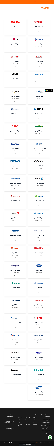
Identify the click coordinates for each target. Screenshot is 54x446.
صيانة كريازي (39, 131)
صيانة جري (15, 340)
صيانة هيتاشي (38, 305)
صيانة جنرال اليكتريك (39, 148)
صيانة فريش (39, 26)
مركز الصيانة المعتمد (36, 442)
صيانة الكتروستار (38, 235)
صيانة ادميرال (38, 44)
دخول (39, 31)
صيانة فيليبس (38, 79)
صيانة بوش (39, 322)
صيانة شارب (15, 61)
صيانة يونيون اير (39, 200)
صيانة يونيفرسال (15, 235)
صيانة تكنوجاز (39, 218)
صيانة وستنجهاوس (15, 113)
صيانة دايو (39, 288)
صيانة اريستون (15, 200)
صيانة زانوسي (15, 79)
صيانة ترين (15, 253)
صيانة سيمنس (39, 375)
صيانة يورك (39, 113)
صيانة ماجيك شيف (15, 375)
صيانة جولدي (39, 96)
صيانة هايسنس (15, 288)
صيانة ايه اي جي (15, 131)
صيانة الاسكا (39, 253)
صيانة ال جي (15, 44)
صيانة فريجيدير (39, 340)
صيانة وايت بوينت (15, 183)
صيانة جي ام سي (15, 270)
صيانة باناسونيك (15, 322)
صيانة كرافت (15, 148)
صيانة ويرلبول (15, 96)
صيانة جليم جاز (15, 357)
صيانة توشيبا (15, 26)
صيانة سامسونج (38, 392)
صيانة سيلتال (38, 61)
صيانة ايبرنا (15, 305)
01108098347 (8, 419)
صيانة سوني (39, 166)
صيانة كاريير (39, 357)
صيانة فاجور (15, 218)
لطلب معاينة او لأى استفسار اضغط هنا (26, 2)
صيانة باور (39, 270)
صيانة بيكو (15, 166)
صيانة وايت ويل (39, 183)
